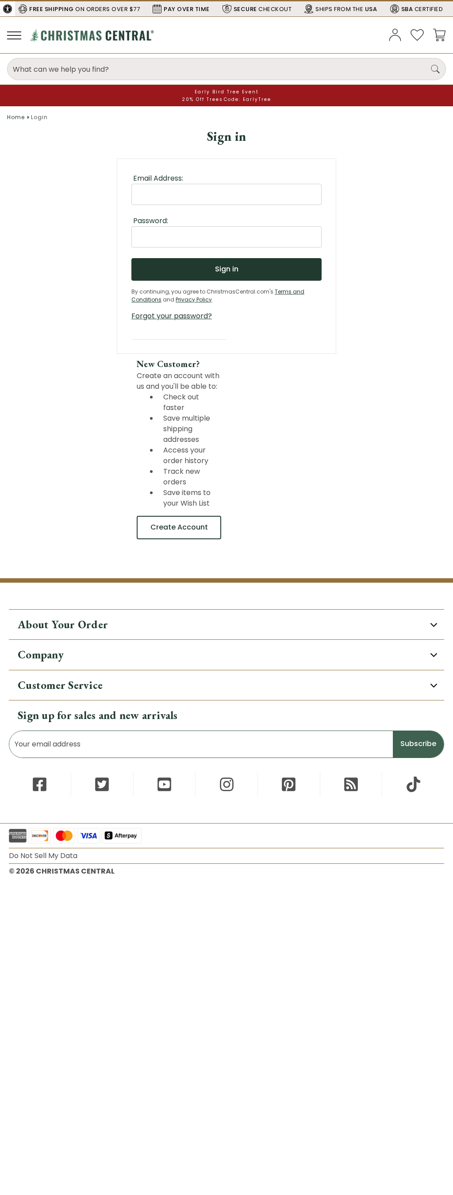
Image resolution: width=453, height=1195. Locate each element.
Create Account (179, 527)
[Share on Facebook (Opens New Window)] (39, 784)
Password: (150, 221)
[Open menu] (14, 35)
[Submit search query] (435, 69)
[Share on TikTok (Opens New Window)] (413, 784)
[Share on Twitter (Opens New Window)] (102, 784)
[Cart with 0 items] (439, 34)
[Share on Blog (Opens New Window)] (351, 784)
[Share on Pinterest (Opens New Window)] (288, 784)
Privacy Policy (194, 299)
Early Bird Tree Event (227, 92)
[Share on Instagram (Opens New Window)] (226, 784)
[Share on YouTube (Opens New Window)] (164, 784)
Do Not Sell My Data (43, 856)
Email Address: (158, 178)
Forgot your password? (171, 316)
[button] (7, 8)
